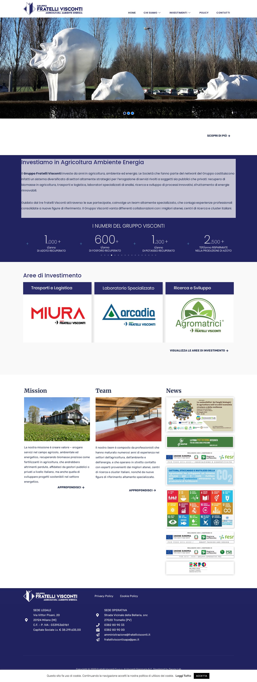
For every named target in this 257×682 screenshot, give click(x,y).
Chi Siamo (150, 13)
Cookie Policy (129, 596)
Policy (203, 13)
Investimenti (178, 13)
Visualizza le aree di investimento (197, 350)
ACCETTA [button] (201, 675)
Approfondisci (69, 487)
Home (132, 13)
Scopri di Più (217, 135)
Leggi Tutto (183, 675)
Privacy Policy (104, 596)
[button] (101, 255)
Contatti (223, 13)
